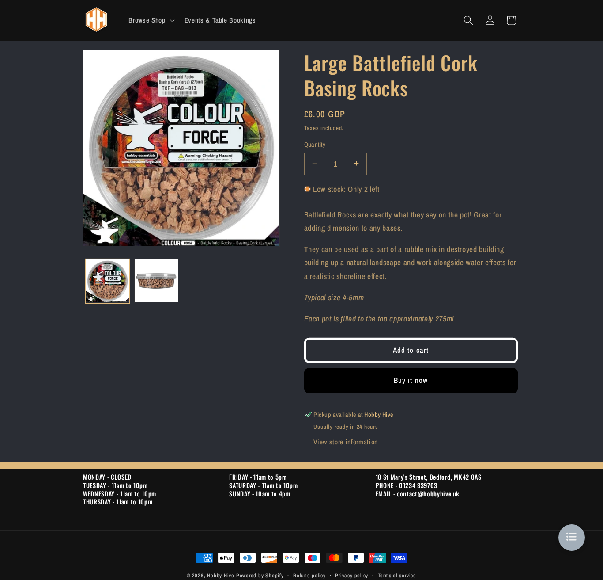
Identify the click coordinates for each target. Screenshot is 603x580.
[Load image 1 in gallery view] (108, 281)
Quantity (315, 144)
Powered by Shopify (260, 575)
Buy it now (411, 380)
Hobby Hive (220, 575)
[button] (150, 20)
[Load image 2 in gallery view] (156, 281)
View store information (345, 441)
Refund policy (309, 575)
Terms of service (397, 575)
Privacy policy (351, 575)
